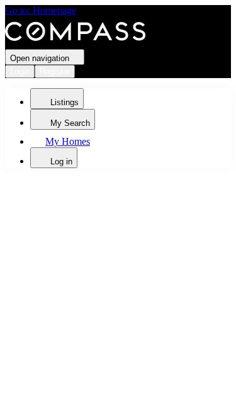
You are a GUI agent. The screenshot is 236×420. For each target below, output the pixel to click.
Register (55, 71)
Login (20, 71)
